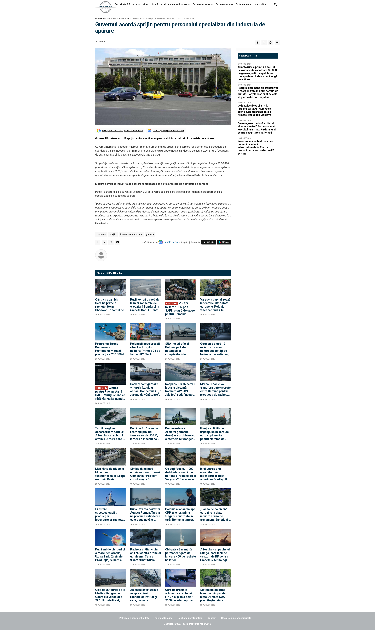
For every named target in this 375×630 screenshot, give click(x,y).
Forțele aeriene (224, 4)
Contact (211, 618)
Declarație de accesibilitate (236, 618)
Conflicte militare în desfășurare (170, 4)
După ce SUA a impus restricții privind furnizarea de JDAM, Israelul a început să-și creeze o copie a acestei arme (145, 434)
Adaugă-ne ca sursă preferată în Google (122, 130)
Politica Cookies (164, 618)
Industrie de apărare (121, 18)
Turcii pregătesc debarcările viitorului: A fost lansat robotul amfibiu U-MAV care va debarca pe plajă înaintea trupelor (110, 434)
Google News (171, 242)
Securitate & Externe (126, 4)
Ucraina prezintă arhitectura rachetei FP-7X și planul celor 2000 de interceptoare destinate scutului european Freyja (180, 595)
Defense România (102, 18)
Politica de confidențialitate (134, 618)
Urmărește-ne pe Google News (168, 130)
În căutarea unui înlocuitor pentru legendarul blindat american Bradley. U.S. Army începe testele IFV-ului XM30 (215, 474)
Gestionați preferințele (190, 618)
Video (146, 4)
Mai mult (259, 4)
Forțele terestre (201, 4)
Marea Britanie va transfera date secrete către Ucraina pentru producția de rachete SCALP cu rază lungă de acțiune (215, 389)
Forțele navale (244, 4)
